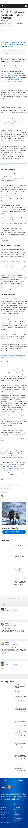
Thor (11, 488)
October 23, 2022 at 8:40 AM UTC (11, 625)
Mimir (20, 485)
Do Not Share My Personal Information (6, 823)
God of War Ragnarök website (8, 75)
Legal (2, 814)
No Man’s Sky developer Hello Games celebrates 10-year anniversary (20, 686)
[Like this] (18, 691)
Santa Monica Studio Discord (8, 470)
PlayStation (8, 6)
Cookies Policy (17, 809)
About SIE (3, 807)
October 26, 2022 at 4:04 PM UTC (11, 664)
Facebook (7, 466)
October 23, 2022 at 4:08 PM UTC (11, 644)
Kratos (16, 485)
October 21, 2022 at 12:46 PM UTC (11, 610)
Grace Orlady (8, 50)
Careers (16, 812)
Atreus (2, 485)
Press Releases (5, 812)
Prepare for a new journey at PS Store (13, 532)
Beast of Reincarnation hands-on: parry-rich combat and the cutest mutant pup (21, 721)
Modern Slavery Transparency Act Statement (18, 818)
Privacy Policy (4, 809)
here (12, 474)
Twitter (3, 466)
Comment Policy (5, 804)
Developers (4, 817)
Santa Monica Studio (5, 488)
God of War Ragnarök (9, 485)
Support (16, 804)
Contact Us (17, 814)
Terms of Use (17, 807)
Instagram (14, 466)
